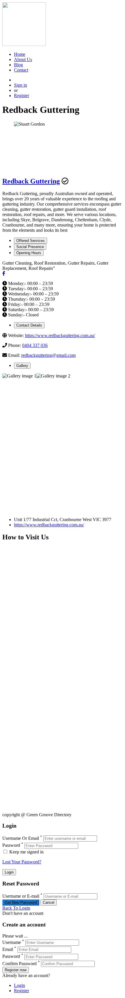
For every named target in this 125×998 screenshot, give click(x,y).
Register (21, 95)
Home (19, 54)
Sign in (20, 85)
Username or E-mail (20, 896)
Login (19, 985)
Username (11, 942)
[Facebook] (3, 273)
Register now (15, 970)
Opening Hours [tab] (28, 253)
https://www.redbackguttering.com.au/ (60, 335)
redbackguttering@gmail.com (48, 355)
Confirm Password (19, 963)
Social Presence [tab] (30, 247)
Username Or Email (20, 838)
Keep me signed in (26, 851)
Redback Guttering (31, 181)
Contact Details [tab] (29, 325)
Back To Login (16, 908)
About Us (23, 59)
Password (11, 845)
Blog (18, 64)
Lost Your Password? (21, 861)
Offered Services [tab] (30, 240)
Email (7, 949)
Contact (21, 69)
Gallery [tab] (22, 365)
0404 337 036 (35, 345)
